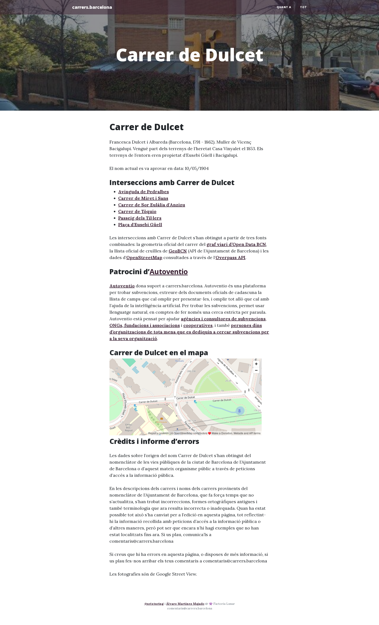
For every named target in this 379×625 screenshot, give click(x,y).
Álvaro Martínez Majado (185, 604)
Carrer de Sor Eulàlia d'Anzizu (151, 204)
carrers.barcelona (92, 7)
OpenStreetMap (144, 257)
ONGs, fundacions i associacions (144, 325)
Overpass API (230, 257)
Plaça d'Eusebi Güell (140, 224)
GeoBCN (178, 251)
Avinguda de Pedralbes (143, 191)
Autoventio (169, 271)
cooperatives (198, 325)
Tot (303, 7)
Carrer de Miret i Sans (143, 198)
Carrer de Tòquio (137, 211)
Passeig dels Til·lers (139, 218)
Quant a (284, 7)
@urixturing (154, 604)
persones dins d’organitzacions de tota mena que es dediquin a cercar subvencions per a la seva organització (189, 331)
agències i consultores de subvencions (223, 318)
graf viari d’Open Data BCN (236, 244)
